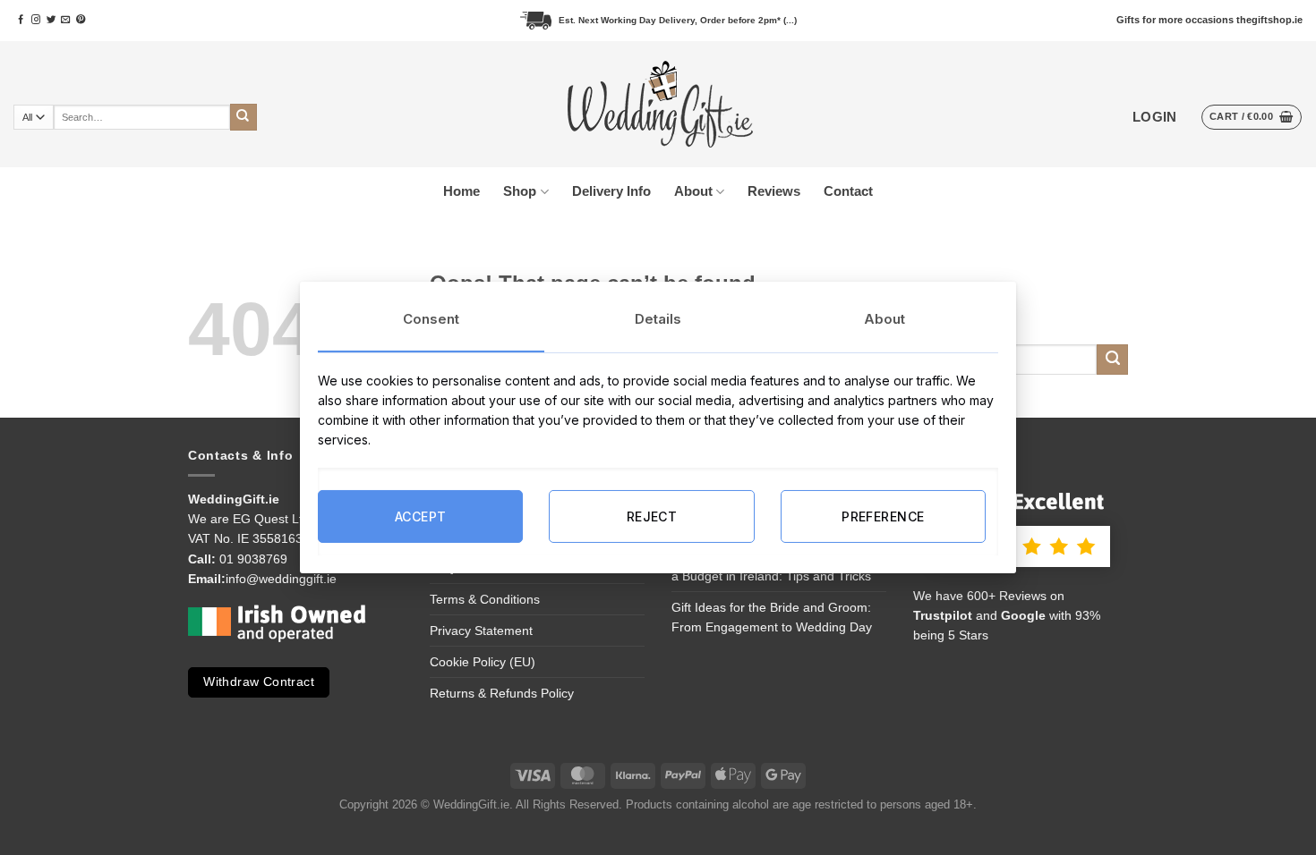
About (693, 191)
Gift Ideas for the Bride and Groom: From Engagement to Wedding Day (771, 617)
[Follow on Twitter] (51, 20)
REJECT (652, 515)
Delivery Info (611, 191)
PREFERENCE (883, 515)
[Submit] (243, 117)
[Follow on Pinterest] (80, 20)
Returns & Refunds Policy (502, 693)
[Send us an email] (65, 20)
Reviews (774, 191)
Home (461, 191)
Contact (848, 191)
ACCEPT (421, 515)
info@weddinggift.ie (281, 578)
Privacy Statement (481, 630)
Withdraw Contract (258, 682)
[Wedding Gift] (658, 105)
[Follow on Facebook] (20, 20)
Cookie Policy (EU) (482, 662)
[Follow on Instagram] (35, 20)
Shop (519, 191)
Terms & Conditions (485, 599)
